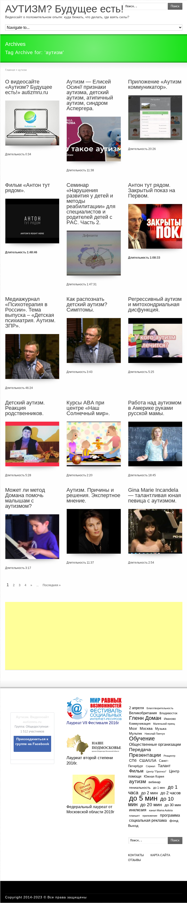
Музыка (160, 729)
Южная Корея (154, 776)
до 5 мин (143, 798)
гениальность (139, 787)
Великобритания (143, 713)
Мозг (133, 728)
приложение (149, 815)
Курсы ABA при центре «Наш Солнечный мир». (88, 408)
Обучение (142, 738)
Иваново (170, 718)
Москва (146, 728)
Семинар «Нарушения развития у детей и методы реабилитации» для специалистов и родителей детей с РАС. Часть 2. (90, 203)
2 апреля (136, 708)
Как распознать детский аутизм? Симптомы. (86, 304)
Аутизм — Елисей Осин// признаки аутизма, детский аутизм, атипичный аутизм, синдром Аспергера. (89, 95)
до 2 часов (170, 793)
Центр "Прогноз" (156, 771)
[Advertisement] (93, 636)
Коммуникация (139, 723)
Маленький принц (164, 723)
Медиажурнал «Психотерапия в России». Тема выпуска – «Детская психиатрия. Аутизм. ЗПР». (30, 312)
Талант (164, 765)
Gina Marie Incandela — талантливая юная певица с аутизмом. (154, 495)
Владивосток (168, 713)
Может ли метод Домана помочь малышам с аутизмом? (25, 498)
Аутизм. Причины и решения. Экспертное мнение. (93, 495)
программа (170, 815)
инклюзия (137, 810)
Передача (140, 749)
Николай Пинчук (155, 733)
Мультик (135, 733)
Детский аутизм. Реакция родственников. (25, 408)
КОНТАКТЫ (136, 855)
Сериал (150, 766)
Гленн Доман (145, 718)
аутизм (137, 781)
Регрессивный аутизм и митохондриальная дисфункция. (155, 304)
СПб (133, 760)
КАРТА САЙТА (160, 855)
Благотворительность (160, 708)
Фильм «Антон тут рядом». (27, 187)
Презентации (145, 755)
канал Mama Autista (161, 810)
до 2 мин (149, 793)
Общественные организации (155, 744)
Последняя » (52, 585)
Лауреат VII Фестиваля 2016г (92, 723)
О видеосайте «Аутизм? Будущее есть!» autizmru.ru (28, 87)
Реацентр (169, 755)
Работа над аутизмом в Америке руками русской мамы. (154, 408)
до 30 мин (173, 805)
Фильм (136, 770)
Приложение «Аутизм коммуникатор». (154, 84)
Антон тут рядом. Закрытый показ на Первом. (151, 190)
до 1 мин (159, 787)
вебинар (154, 782)
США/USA (147, 760)
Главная (10, 69)
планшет (134, 815)
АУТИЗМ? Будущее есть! (64, 9)
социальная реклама (148, 820)
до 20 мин (151, 804)
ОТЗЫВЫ (134, 860)
